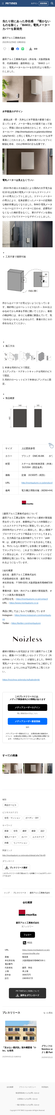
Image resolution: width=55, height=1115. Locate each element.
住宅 (15, 831)
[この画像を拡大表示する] (12, 768)
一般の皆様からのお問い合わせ (27, 1105)
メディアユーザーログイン (27, 707)
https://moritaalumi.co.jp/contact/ (32, 599)
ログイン (34, 3)
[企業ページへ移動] (27, 913)
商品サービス (10, 805)
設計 (43, 831)
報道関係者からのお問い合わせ (27, 1093)
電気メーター (10, 837)
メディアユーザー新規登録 (27, 721)
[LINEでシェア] (22, 49)
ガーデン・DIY (31, 818)
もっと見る (48, 1013)
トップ (7, 893)
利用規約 (45, 1087)
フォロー (27, 935)
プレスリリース (19, 893)
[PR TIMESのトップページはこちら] (11, 3)
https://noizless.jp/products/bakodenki (21, 680)
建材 (25, 831)
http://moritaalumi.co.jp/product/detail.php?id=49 (23, 855)
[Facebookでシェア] (17, 49)
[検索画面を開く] (52, 3)
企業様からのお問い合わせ (27, 1099)
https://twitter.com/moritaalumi (26, 623)
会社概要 (10, 1087)
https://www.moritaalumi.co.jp (23, 603)
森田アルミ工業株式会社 (40, 893)
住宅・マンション (12, 818)
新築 (6, 831)
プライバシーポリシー (27, 1087)
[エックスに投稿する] (12, 49)
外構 (6, 843)
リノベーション (20, 843)
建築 (34, 831)
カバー (24, 837)
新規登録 (43, 3)
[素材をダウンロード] (30, 49)
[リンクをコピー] (35, 49)
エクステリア (38, 837)
